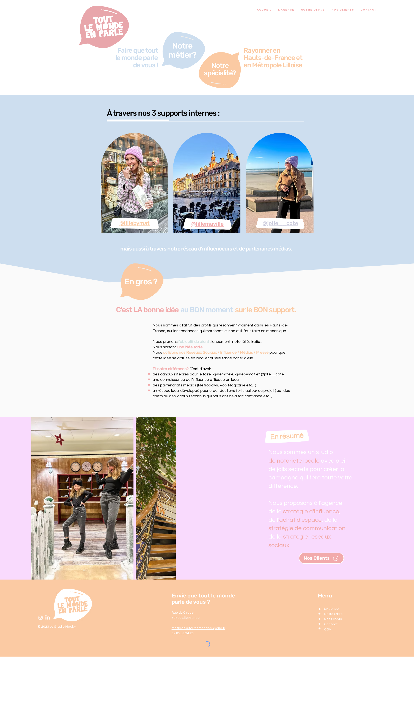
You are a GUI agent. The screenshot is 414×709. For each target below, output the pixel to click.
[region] (134, 183)
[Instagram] (40, 618)
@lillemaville (223, 374)
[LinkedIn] (47, 618)
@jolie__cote (272, 374)
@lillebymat (245, 374)
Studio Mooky (65, 626)
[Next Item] (168, 498)
